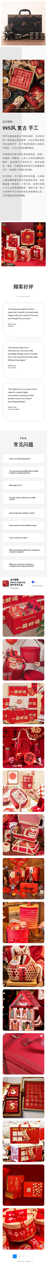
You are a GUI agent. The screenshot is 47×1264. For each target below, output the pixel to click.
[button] (23, 458)
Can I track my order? (18, 538)
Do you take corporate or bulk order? (22, 498)
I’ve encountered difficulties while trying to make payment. (23, 472)
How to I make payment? (19, 459)
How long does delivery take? (22, 513)
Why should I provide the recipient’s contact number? (24, 551)
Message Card (15, 485)
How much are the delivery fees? (23, 525)
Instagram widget (24, 1261)
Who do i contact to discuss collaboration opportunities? (21, 565)
